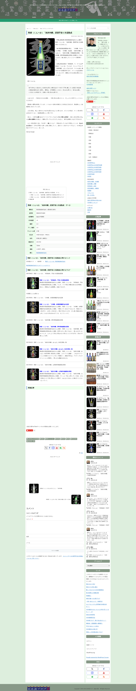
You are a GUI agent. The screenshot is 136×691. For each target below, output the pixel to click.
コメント (29, 519)
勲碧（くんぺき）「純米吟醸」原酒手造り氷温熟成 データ (44, 192)
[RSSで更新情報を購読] (64, 447)
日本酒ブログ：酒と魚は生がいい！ (96, 620)
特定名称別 (74, 438)
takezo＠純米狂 (90, 614)
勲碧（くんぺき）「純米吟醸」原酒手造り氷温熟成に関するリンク (47, 194)
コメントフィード (91, 648)
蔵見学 (89, 210)
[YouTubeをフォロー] (56, 447)
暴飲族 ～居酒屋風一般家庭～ (94, 623)
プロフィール (90, 70)
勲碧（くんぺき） (50, 438)
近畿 (90, 147)
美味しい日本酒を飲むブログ (94, 632)
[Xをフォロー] (46, 447)
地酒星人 (88, 595)
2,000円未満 (90, 174)
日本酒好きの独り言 (92, 629)
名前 (27, 536)
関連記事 (32, 199)
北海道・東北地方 (94, 130)
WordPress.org (90, 652)
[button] (108, 28)
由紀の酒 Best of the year (94, 200)
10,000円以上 (91, 162)
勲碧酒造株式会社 (41, 252)
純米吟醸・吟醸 (31, 441)
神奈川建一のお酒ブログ (93, 598)
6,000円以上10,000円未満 (94, 165)
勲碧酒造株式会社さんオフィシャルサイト (38, 265)
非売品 (89, 176)
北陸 (90, 140)
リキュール (90, 192)
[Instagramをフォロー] (53, 447)
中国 (90, 150)
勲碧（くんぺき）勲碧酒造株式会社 (55, 261)
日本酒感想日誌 (90, 617)
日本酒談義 (90, 84)
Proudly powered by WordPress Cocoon (97, 657)
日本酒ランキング (92, 202)
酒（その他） (91, 195)
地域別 (58, 438)
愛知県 (63, 438)
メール (28, 542)
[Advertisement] (55, 148)
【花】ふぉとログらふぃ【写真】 (96, 92)
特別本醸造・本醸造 (93, 188)
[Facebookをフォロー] (49, 447)
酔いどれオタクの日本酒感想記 (95, 590)
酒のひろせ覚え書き (92, 587)
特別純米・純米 (91, 186)
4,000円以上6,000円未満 (94, 167)
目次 (44, 189)
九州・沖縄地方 (93, 157)
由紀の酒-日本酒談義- (93, 76)
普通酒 (89, 190)
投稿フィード (90, 645)
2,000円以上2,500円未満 (94, 171)
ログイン (89, 641)
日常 (88, 212)
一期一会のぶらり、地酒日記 (94, 601)
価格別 (42, 438)
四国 (90, 153)
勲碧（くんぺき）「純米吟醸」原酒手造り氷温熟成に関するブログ (47, 197)
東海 (68, 438)
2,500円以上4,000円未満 (33, 438)
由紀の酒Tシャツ (91, 88)
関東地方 (91, 133)
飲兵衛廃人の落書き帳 (92, 592)
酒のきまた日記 (90, 584)
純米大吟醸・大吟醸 (93, 181)
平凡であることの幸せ (92, 626)
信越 (90, 137)
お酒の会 (89, 207)
